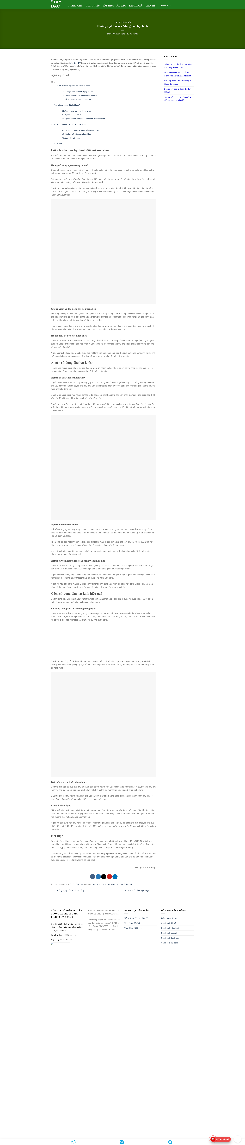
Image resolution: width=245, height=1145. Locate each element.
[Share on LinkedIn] (115, 876)
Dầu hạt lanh (97, 884)
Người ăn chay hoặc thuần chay (78, 111)
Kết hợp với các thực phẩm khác (78, 134)
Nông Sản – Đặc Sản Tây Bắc (136, 918)
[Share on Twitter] (98, 876)
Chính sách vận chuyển (170, 928)
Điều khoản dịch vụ (169, 918)
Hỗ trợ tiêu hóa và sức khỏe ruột (78, 99)
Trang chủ (75, 5)
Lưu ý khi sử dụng (72, 138)
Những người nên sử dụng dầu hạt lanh (117, 884)
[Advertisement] (103, 642)
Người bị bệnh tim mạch (74, 115)
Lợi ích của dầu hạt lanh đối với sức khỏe (73, 86)
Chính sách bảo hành (169, 943)
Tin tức (117, 22)
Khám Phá (135, 5)
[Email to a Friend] (103, 876)
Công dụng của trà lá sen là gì (70, 891)
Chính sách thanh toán (170, 938)
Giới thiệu (93, 5)
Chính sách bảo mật (169, 933)
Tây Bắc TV (75, 63)
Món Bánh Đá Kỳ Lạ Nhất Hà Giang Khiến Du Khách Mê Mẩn (177, 74)
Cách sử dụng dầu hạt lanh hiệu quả (70, 124)
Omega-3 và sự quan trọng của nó (79, 92)
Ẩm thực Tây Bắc (114, 5)
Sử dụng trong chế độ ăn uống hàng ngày (82, 130)
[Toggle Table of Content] (53, 83)
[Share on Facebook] (92, 876)
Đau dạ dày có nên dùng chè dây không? (177, 90)
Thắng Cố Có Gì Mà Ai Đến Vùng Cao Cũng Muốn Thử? (178, 66)
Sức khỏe (126, 22)
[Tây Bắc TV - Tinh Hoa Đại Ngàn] (57, 4)
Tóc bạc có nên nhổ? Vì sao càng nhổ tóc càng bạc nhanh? (177, 98)
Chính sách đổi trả (168, 923)
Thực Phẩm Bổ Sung (133, 928)
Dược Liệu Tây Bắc (132, 923)
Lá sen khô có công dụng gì (138, 891)
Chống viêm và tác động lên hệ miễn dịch (82, 95)
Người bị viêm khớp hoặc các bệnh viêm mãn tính (85, 119)
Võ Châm (134, 34)
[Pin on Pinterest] (109, 876)
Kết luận (59, 144)
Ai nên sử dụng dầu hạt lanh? (68, 105)
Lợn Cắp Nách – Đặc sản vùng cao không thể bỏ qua (178, 82)
